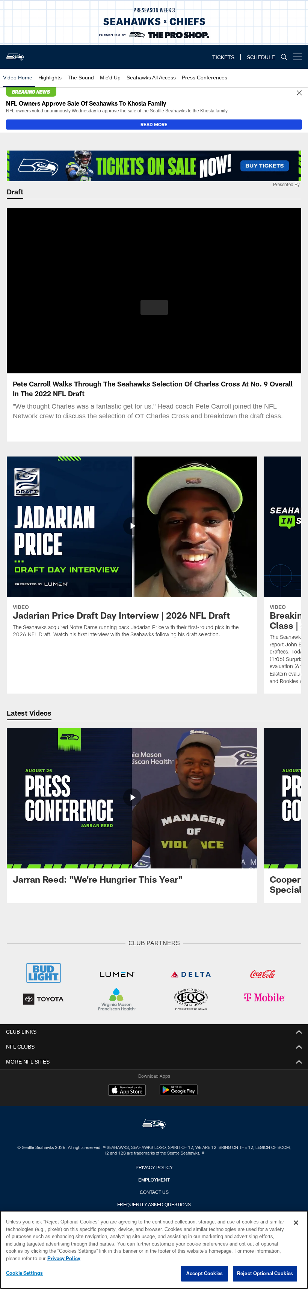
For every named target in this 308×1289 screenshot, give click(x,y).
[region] (154, 1250)
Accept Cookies (204, 1274)
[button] (154, 307)
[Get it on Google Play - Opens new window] (178, 1093)
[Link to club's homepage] (15, 54)
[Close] (299, 93)
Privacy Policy (154, 1166)
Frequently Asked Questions (154, 1203)
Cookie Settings (24, 1273)
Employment (154, 1178)
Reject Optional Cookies (265, 1274)
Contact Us (154, 1191)
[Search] (284, 57)
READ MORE (154, 124)
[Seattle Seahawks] (154, 1124)
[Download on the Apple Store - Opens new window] (127, 1090)
